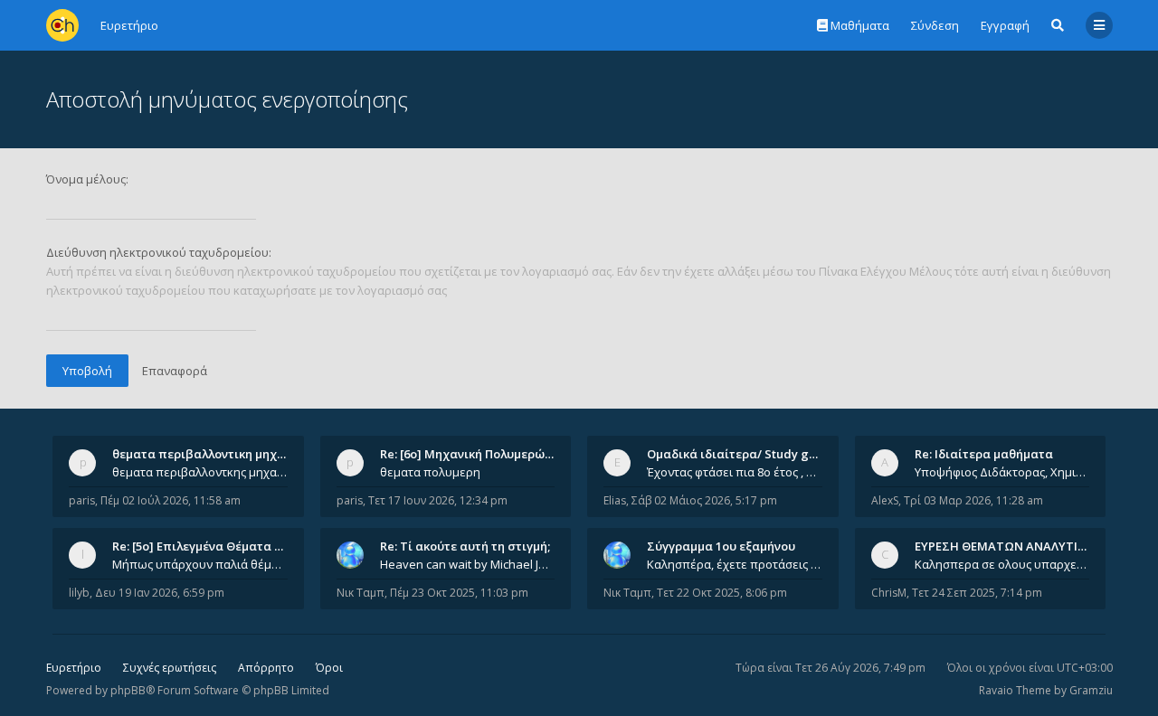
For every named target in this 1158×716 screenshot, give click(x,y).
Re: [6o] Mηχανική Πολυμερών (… (473, 454)
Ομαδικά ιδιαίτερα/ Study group (741, 454)
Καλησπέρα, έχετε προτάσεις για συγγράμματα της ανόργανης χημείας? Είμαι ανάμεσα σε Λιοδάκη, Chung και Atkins (734, 564)
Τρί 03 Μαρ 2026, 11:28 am (973, 500)
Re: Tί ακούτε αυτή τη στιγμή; (465, 546)
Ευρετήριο (73, 667)
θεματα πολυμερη (430, 472)
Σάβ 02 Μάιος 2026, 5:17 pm (704, 500)
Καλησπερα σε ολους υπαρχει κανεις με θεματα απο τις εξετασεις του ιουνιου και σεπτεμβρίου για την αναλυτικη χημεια (1002, 564)
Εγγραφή (1005, 25)
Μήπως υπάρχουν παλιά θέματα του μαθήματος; (200, 564)
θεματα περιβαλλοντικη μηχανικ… (211, 454)
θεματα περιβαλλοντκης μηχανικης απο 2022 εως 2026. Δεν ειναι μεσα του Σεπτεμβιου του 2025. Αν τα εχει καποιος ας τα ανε (200, 472)
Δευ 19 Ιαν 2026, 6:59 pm (159, 592)
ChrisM (888, 592)
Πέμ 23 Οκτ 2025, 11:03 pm (459, 592)
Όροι (329, 667)
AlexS (884, 500)
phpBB (128, 690)
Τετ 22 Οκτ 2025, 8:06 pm (722, 592)
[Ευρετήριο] (62, 25)
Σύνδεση (935, 25)
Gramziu (1091, 690)
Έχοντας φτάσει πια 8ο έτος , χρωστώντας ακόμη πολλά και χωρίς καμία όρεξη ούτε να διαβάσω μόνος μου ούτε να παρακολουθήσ (734, 472)
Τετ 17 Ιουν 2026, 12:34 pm (438, 500)
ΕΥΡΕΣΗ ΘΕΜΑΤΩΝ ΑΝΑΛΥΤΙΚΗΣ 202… (1024, 546)
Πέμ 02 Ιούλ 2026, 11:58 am (170, 500)
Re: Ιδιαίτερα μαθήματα (984, 454)
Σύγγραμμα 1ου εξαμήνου (721, 546)
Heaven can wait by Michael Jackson (467, 564)
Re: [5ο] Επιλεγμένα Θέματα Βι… (203, 546)
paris (82, 500)
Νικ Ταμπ (360, 592)
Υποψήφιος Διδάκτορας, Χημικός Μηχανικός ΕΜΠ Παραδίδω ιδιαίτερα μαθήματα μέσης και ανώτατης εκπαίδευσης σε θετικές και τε (1002, 472)
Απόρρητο (266, 667)
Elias (614, 500)
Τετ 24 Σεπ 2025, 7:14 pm (977, 592)
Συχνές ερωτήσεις (169, 667)
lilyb (79, 592)
